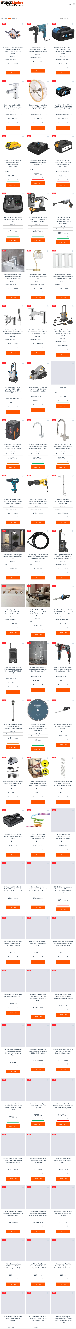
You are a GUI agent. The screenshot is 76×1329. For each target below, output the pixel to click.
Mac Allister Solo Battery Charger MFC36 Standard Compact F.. (38, 162)
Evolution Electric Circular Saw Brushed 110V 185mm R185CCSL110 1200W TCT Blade (13, 50)
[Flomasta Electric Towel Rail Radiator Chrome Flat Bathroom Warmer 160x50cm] (63, 767)
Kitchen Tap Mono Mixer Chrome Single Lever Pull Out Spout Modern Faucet (38, 669)
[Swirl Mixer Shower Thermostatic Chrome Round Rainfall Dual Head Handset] (63, 485)
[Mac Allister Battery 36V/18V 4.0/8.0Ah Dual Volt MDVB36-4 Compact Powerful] (63, 90)
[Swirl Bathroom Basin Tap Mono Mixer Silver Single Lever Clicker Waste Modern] (38, 1040)
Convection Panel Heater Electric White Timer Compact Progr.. (62, 1165)
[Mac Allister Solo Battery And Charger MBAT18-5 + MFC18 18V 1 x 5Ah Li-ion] (38, 1307)
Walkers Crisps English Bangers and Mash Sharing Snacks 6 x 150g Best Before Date (63, 1324)
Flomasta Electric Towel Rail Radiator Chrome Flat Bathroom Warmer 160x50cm (63, 783)
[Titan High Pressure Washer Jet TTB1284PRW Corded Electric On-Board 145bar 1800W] (63, 315)
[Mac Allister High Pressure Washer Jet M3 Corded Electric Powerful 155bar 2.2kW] (13, 373)
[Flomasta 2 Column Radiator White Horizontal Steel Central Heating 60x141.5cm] (13, 1202)
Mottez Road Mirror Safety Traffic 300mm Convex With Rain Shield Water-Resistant (13, 894)
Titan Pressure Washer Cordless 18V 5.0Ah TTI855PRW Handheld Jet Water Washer (63, 220)
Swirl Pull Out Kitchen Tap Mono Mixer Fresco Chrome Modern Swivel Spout (63, 446)
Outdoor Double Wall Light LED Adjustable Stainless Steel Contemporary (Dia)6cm (13, 1271)
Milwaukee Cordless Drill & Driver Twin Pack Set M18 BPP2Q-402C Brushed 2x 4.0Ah (38, 1002)
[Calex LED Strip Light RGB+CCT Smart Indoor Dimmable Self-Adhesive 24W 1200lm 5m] (38, 822)
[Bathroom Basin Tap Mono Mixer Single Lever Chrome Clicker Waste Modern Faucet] (13, 260)
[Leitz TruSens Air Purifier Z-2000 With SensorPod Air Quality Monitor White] (38, 932)
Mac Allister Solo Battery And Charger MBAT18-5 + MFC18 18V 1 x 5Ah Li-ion (38, 1323)
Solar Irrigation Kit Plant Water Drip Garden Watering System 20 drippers (13, 783)
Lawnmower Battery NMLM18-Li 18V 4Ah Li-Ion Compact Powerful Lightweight (62, 163)
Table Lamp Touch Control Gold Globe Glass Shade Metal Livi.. (38, 276)
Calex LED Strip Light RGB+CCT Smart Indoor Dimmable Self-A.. (38, 839)
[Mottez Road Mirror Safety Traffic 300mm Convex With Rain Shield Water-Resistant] (13, 877)
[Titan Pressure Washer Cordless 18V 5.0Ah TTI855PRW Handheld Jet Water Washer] (63, 203)
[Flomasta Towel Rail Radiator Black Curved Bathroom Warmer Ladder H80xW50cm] (13, 1307)
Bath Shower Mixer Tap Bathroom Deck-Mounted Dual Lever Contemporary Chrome (63, 1111)
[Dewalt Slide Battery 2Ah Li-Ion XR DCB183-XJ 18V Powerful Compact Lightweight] (13, 146)
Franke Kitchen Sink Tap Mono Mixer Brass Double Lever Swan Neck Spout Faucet (63, 1056)
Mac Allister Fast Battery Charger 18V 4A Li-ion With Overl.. (13, 839)
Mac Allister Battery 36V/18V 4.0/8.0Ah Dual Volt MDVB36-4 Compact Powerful (63, 107)
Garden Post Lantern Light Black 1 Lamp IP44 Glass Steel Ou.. (13, 556)
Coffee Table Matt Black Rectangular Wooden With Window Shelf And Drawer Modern (38, 613)
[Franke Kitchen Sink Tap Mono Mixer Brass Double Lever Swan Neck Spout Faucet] (63, 1040)
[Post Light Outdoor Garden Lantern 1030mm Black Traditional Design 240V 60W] (13, 710)
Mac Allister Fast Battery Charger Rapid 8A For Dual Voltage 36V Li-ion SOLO (38, 1271)
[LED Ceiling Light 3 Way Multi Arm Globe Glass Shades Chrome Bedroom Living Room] (13, 1040)
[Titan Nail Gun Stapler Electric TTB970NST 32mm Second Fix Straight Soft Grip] (38, 203)
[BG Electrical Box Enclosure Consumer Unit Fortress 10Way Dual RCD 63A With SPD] (63, 877)
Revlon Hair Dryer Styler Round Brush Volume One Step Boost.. (38, 1111)
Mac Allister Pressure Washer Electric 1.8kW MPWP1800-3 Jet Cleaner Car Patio (13, 948)
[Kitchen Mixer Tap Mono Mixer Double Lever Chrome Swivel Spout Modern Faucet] (13, 1149)
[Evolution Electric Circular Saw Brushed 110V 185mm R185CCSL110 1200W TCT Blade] (13, 33)
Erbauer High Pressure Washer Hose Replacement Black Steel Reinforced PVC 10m (38, 556)
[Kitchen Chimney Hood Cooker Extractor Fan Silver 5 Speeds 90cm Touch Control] (38, 877)
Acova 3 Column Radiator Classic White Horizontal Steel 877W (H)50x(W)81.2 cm (63, 276)
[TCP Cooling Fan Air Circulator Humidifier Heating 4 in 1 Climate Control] (13, 985)
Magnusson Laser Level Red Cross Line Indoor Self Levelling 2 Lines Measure (13, 446)
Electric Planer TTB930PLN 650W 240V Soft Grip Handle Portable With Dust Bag (38, 389)
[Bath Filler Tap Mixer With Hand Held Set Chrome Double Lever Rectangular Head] (13, 315)
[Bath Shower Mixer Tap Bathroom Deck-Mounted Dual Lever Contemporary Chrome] (63, 1094)
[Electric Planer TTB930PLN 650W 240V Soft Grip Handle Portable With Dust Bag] (38, 373)
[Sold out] (63, 373)
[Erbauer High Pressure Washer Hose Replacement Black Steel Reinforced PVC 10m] (38, 540)
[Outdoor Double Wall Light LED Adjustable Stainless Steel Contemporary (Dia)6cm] (13, 1254)
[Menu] (74, 4)
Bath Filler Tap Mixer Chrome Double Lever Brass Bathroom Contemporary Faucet (38, 332)
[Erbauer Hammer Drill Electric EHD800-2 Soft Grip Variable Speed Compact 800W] (63, 653)
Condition (13, 56)
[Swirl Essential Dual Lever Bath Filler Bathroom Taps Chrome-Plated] (38, 1149)
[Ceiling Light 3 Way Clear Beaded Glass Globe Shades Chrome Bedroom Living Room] (13, 1094)
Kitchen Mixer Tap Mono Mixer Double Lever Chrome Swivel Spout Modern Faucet (13, 1165)
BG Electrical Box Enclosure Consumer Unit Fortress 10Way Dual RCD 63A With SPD (63, 895)
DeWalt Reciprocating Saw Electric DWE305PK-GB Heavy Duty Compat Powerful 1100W (38, 501)
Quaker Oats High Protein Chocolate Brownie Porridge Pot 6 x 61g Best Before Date (37, 783)
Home (3, 10)
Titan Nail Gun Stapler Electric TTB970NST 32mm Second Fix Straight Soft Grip (38, 219)
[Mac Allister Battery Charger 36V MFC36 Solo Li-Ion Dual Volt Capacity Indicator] (13, 203)
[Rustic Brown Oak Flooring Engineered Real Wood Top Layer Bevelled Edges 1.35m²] (38, 1202)
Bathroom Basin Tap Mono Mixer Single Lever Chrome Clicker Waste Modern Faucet (13, 276)
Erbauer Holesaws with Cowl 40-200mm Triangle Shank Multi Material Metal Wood (38, 107)
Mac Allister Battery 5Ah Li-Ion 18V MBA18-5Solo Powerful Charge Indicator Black (63, 50)
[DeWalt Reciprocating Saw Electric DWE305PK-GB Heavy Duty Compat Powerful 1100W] (38, 485)
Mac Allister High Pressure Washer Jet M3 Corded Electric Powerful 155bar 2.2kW (13, 390)
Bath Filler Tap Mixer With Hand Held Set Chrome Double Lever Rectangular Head (13, 332)
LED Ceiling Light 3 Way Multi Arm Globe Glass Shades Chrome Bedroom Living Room (13, 1057)
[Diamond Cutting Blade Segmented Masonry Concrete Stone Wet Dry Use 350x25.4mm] (38, 710)
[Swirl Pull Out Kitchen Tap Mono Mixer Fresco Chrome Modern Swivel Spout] (63, 430)
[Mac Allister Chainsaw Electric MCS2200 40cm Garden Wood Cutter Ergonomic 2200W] (63, 595)
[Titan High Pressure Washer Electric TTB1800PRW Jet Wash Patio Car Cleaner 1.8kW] (63, 540)
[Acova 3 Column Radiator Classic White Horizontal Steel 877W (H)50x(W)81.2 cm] (63, 260)
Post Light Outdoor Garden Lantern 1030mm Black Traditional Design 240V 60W (13, 726)
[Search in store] (70, 4)
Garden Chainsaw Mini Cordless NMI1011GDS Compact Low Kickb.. (63, 839)
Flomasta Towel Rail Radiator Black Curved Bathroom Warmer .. (13, 1323)
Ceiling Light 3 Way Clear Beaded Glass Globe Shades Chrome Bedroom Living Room (13, 1112)
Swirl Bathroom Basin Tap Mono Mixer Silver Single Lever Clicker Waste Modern (38, 1056)
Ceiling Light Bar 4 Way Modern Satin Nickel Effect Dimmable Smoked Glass (13, 612)
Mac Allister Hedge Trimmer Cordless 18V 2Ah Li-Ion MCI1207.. (63, 1218)
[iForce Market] (12, 3)
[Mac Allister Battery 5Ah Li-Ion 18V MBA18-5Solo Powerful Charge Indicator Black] (63, 33)
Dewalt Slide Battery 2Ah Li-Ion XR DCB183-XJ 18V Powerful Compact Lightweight (13, 163)
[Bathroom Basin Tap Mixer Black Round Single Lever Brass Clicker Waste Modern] (63, 1254)
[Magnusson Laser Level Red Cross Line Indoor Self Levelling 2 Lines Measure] (13, 430)
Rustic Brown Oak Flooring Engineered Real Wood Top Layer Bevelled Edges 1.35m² (38, 1218)
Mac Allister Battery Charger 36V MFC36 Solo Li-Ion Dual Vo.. (13, 219)
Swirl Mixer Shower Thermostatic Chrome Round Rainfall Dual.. (63, 501)
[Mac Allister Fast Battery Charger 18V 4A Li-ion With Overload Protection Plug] (13, 822)
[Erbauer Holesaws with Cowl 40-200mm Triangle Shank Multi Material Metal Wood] (38, 90)
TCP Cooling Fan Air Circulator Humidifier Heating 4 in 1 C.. (13, 1000)
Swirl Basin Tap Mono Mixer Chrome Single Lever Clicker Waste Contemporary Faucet (13, 107)
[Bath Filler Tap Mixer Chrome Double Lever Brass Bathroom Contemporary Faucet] (38, 315)
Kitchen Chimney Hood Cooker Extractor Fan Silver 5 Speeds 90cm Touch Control (38, 894)
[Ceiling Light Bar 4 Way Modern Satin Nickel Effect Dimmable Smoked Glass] (13, 595)
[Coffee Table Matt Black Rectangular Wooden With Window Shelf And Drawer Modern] (38, 595)
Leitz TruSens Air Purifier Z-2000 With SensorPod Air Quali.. (38, 948)
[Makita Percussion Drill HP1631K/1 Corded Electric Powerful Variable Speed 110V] (38, 33)
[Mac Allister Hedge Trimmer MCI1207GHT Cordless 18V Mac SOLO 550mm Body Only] (63, 710)
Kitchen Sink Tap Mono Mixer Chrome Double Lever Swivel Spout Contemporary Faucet (38, 446)
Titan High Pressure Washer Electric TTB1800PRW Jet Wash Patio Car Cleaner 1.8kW (63, 556)
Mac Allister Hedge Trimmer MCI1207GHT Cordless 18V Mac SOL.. (63, 726)
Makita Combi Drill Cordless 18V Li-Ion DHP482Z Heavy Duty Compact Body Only (13, 501)
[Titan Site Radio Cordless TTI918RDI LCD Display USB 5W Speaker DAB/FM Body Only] (13, 653)
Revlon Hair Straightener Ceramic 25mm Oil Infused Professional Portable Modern (63, 1001)
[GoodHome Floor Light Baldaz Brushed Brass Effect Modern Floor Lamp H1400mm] (63, 932)
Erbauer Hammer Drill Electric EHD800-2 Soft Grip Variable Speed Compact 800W (63, 669)
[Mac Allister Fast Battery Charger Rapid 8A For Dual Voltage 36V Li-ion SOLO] (38, 1254)
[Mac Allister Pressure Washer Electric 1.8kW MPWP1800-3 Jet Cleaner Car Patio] (13, 932)
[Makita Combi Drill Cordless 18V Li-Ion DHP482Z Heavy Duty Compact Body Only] (13, 485)
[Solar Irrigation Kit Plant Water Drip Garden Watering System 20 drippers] (13, 767)
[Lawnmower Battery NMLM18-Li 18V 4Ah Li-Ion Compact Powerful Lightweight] (63, 146)
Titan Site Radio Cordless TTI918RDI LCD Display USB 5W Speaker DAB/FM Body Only (13, 670)
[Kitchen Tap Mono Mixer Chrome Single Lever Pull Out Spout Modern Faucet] (38, 653)
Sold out (63, 387)
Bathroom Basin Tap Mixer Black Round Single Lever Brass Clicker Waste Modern (63, 1271)
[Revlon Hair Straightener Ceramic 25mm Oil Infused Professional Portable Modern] (63, 985)
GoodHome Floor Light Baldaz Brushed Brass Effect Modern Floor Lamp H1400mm (63, 948)
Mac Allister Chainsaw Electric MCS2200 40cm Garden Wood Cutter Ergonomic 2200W (63, 612)
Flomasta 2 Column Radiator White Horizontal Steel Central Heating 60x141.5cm (13, 1218)
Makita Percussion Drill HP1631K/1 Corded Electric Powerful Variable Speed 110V (38, 50)
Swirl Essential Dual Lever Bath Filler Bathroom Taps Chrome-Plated (38, 1165)
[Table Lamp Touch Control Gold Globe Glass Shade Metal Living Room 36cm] (38, 260)
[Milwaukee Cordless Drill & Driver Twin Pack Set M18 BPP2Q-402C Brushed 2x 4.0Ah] (38, 985)
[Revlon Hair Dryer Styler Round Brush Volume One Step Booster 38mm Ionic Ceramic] (38, 1094)
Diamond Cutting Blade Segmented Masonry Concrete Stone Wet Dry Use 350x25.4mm (38, 727)
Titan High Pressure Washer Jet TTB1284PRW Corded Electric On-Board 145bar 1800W (63, 333)
